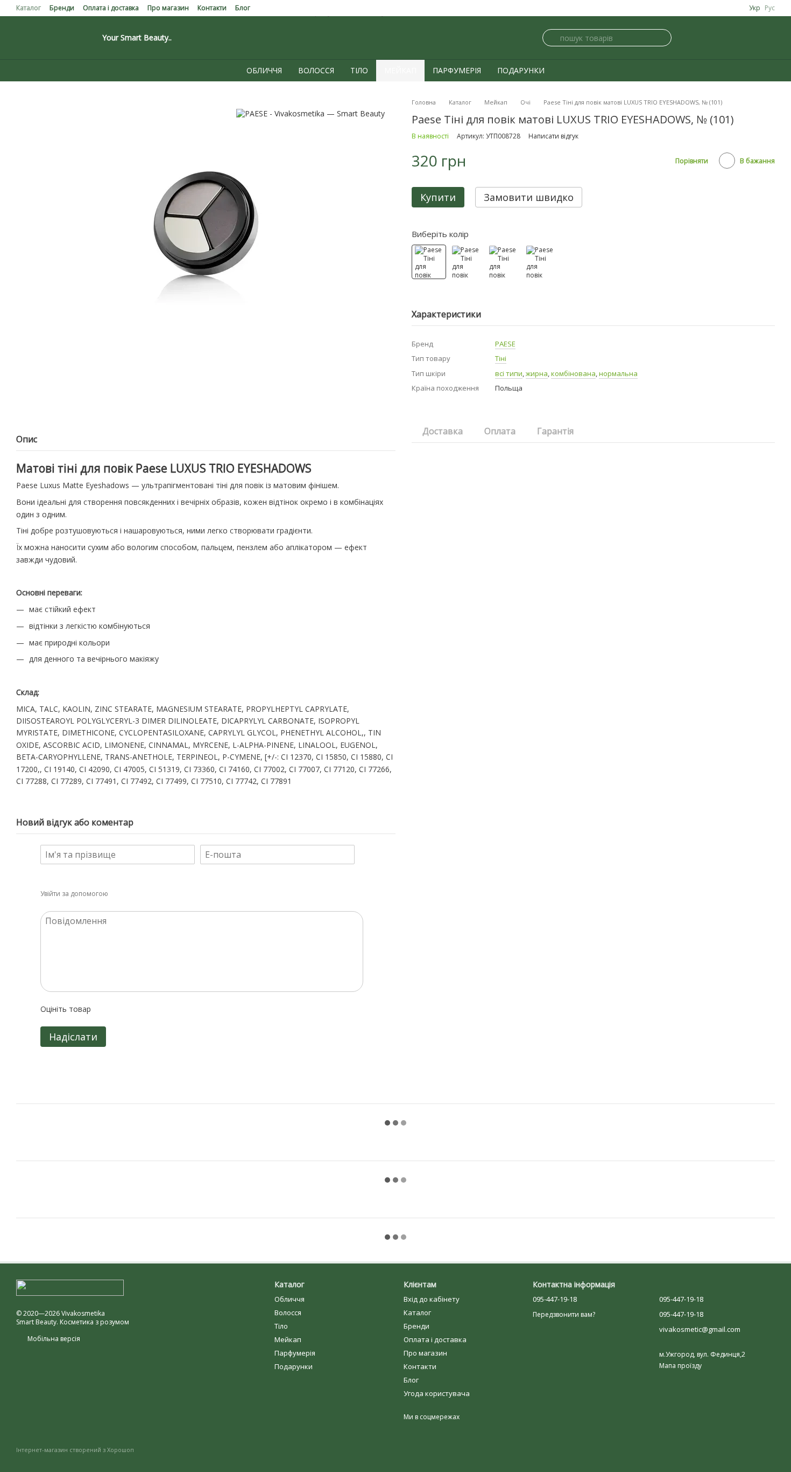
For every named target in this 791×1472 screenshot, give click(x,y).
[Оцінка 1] (108, 1009)
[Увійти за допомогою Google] (137, 893)
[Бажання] (768, 37)
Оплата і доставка (111, 7)
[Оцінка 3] (143, 1009)
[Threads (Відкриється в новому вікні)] (85, 37)
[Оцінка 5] (177, 1009)
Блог (242, 7)
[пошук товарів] (551, 37)
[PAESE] (310, 113)
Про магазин (168, 7)
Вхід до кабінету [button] (432, 1299)
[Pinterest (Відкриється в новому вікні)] (46, 37)
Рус (770, 8)
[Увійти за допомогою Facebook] (120, 893)
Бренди (62, 7)
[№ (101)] (429, 262)
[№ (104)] (503, 262)
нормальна (618, 373)
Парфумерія (457, 70)
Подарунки (521, 70)
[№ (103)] (466, 262)
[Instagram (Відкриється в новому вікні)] (20, 37)
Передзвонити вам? (564, 1314)
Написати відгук (553, 136)
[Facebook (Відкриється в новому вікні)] (33, 37)
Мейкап (400, 70)
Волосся (316, 70)
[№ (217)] (540, 262)
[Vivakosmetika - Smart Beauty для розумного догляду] (70, 1287)
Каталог (28, 7)
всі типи (508, 373)
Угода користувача (437, 1393)
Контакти (212, 7)
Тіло (359, 70)
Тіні (500, 358)
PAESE (505, 344)
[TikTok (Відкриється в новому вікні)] (72, 37)
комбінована (573, 373)
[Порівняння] (742, 37)
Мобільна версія (53, 1338)
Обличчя (264, 70)
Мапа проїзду (680, 1365)
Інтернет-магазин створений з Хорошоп (75, 1450)
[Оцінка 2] (126, 1009)
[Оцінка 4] (160, 1009)
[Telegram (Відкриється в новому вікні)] (59, 37)
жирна (537, 373)
